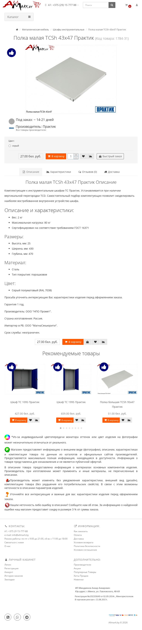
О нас (7, 546)
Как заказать (81, 531)
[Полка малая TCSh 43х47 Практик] (71, 79)
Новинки (79, 579)
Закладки (9, 579)
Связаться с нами (14, 542)
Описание (32, 172)
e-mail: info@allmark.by (16, 535)
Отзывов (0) (89, 172)
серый (15, 145)
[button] (128, 5)
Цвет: (11, 140)
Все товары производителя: (31, 129)
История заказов (13, 575)
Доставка (113, 172)
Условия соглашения (85, 549)
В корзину (57, 156)
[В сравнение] (90, 156)
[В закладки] (83, 156)
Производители (82, 564)
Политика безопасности (87, 546)
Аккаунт (8, 572)
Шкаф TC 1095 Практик (24, 402)
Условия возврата (83, 542)
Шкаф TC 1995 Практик (71, 402)
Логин (7, 564)
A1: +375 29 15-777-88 (16, 531)
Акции (77, 568)
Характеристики (60, 172)
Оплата (78, 535)
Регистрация (11, 568)
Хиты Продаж (81, 575)
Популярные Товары (85, 572)
